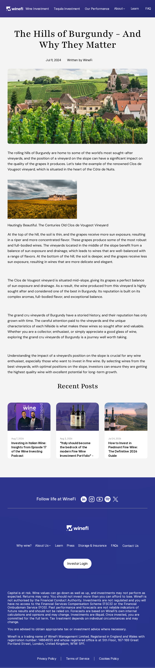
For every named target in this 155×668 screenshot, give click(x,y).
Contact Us (130, 546)
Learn (135, 8)
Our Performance (97, 9)
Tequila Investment (67, 9)
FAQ (148, 8)
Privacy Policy (46, 658)
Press (70, 545)
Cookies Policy (109, 658)
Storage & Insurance (92, 545)
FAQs (114, 545)
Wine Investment (37, 9)
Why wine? (23, 545)
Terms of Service (77, 658)
